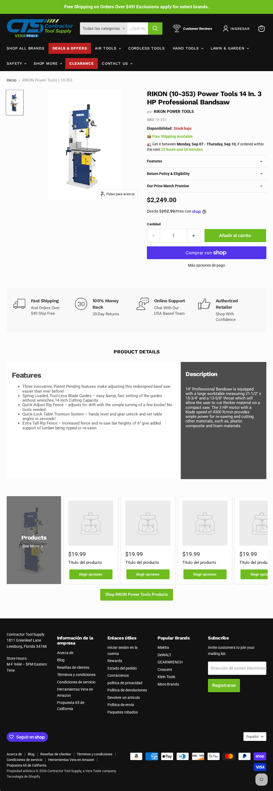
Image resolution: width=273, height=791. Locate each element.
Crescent (165, 669)
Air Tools (106, 48)
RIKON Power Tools (174, 111)
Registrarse (224, 685)
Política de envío (120, 705)
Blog (61, 660)
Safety (15, 63)
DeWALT (164, 655)
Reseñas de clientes (73, 667)
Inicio (12, 80)
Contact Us (116, 63)
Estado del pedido (122, 668)
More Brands (168, 684)
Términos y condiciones (76, 674)
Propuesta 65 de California (26, 765)
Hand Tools (186, 48)
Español (252, 737)
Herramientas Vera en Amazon (71, 760)
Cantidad (153, 224)
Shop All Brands (26, 48)
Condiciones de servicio (76, 682)
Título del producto (85, 562)
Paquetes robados (122, 712)
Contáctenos (118, 675)
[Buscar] (155, 28)
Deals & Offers (70, 48)
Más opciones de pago (206, 265)
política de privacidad (124, 683)
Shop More (46, 63)
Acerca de (65, 653)
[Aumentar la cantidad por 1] (193, 235)
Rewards (114, 661)
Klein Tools (166, 677)
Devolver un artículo (123, 697)
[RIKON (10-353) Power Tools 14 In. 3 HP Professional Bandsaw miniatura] (14, 102)
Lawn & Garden (228, 48)
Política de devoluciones (127, 690)
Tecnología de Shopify (23, 776)
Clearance (81, 63)
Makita (163, 647)
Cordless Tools (146, 48)
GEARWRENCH (170, 662)
